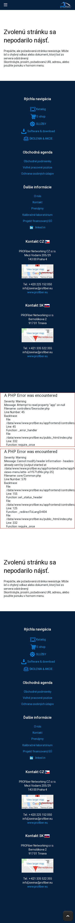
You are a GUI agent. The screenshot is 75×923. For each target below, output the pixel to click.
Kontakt (37, 202)
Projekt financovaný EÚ (37, 221)
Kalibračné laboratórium (37, 215)
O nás (37, 196)
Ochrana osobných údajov (37, 173)
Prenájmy (37, 208)
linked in (40, 227)
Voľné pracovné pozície (37, 167)
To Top (68, 916)
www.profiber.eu (37, 292)
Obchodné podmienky (37, 161)
